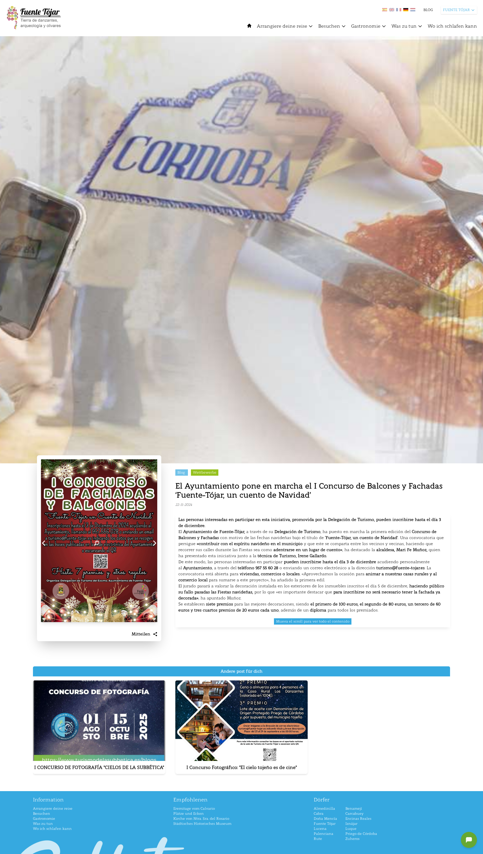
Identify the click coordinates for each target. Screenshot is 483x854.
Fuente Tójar (325, 824)
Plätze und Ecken (188, 813)
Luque (350, 829)
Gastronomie (365, 26)
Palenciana (323, 834)
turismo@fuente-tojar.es (400, 567)
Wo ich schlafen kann (452, 26)
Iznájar (351, 824)
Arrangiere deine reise (282, 26)
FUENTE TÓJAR (456, 10)
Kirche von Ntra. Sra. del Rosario (201, 819)
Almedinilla (324, 808)
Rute (318, 839)
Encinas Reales (358, 819)
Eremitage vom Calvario (194, 808)
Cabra (319, 813)
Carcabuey (354, 813)
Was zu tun (404, 26)
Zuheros (352, 839)
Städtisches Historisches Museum (202, 824)
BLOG (428, 10)
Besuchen (329, 26)
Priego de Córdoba (361, 834)
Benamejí (353, 808)
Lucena (320, 829)
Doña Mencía (325, 819)
